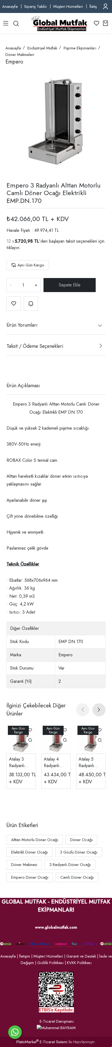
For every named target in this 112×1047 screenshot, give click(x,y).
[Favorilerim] (96, 23)
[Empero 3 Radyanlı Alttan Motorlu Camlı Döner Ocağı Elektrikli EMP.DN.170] (56, 121)
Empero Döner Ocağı (29, 877)
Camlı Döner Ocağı (77, 877)
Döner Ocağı (81, 840)
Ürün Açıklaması (23, 385)
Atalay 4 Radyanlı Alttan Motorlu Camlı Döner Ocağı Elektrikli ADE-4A (55, 762)
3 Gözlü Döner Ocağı (78, 852)
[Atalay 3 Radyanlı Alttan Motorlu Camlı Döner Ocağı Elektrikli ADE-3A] (21, 739)
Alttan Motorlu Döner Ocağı (34, 840)
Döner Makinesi (24, 865)
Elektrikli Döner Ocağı (29, 852)
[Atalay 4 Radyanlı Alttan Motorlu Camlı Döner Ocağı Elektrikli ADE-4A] (56, 739)
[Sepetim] (105, 23)
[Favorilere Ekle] (14, 303)
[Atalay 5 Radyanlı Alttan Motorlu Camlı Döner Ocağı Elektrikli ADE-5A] (90, 739)
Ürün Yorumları (22, 325)
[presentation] (82, 709)
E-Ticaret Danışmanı (57, 1021)
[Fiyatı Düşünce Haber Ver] (31, 303)
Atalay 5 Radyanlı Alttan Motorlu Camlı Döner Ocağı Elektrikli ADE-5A (90, 762)
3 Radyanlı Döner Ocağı (70, 865)
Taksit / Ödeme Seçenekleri (35, 346)
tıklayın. (14, 248)
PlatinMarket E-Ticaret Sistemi (41, 1042)
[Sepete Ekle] (69, 285)
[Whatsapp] (15, 1032)
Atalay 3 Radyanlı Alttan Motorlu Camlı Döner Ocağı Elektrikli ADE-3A (20, 762)
